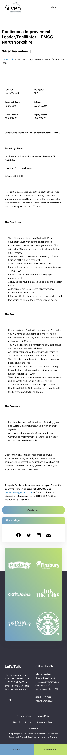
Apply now (33, 510)
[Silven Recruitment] (12, 7)
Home (5, 59)
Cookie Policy (44, 716)
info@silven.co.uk (20, 685)
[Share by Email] (48, 535)
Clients (17, 749)
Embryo (54, 737)
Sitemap (33, 728)
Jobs (12, 59)
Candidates (50, 749)
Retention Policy (45, 722)
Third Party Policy (22, 722)
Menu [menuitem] (54, 7)
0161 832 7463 (16, 682)
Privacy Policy (23, 716)
